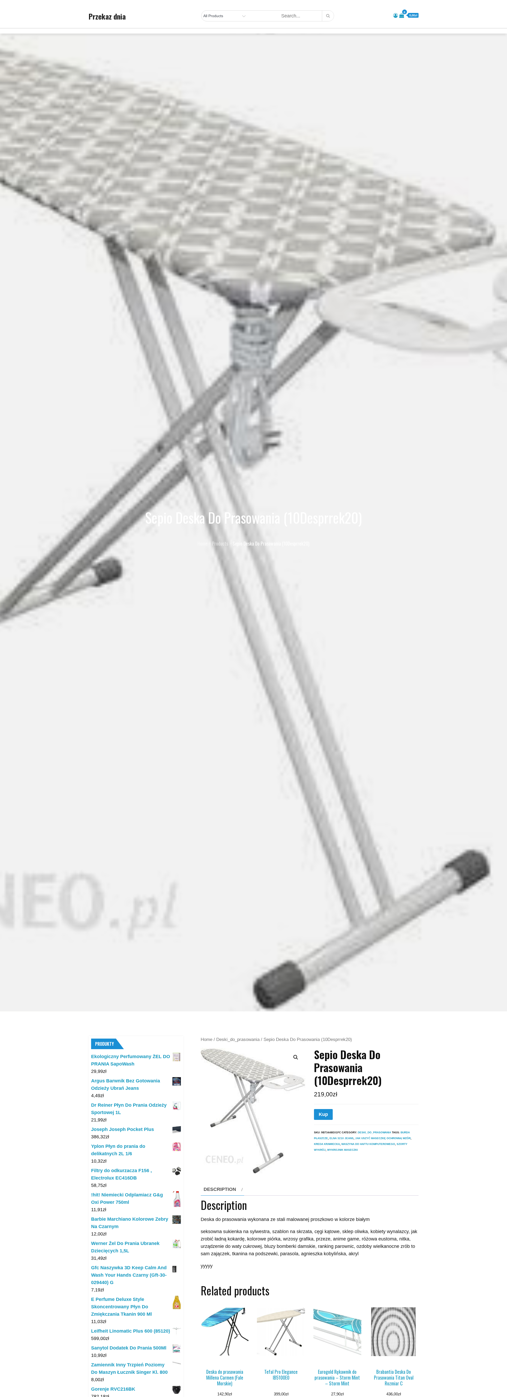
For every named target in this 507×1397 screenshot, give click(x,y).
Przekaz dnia (107, 16)
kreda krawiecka (327, 1144)
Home (206, 1039)
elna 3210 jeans (342, 1138)
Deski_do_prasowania (238, 1039)
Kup (323, 1114)
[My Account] (395, 15)
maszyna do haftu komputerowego (368, 1144)
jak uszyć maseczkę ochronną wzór (383, 1138)
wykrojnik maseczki (342, 1149)
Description (220, 1189)
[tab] (222, 1189)
